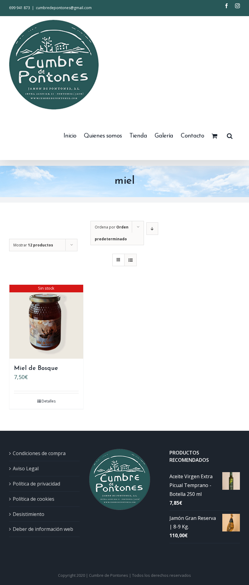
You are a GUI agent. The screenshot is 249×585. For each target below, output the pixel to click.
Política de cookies (33, 499)
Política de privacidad (36, 483)
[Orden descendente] (152, 228)
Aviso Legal (26, 468)
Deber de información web (43, 529)
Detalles (49, 401)
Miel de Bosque (36, 368)
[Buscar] (229, 135)
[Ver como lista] (130, 260)
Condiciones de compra (39, 453)
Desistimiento (28, 514)
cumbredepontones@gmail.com (64, 7)
